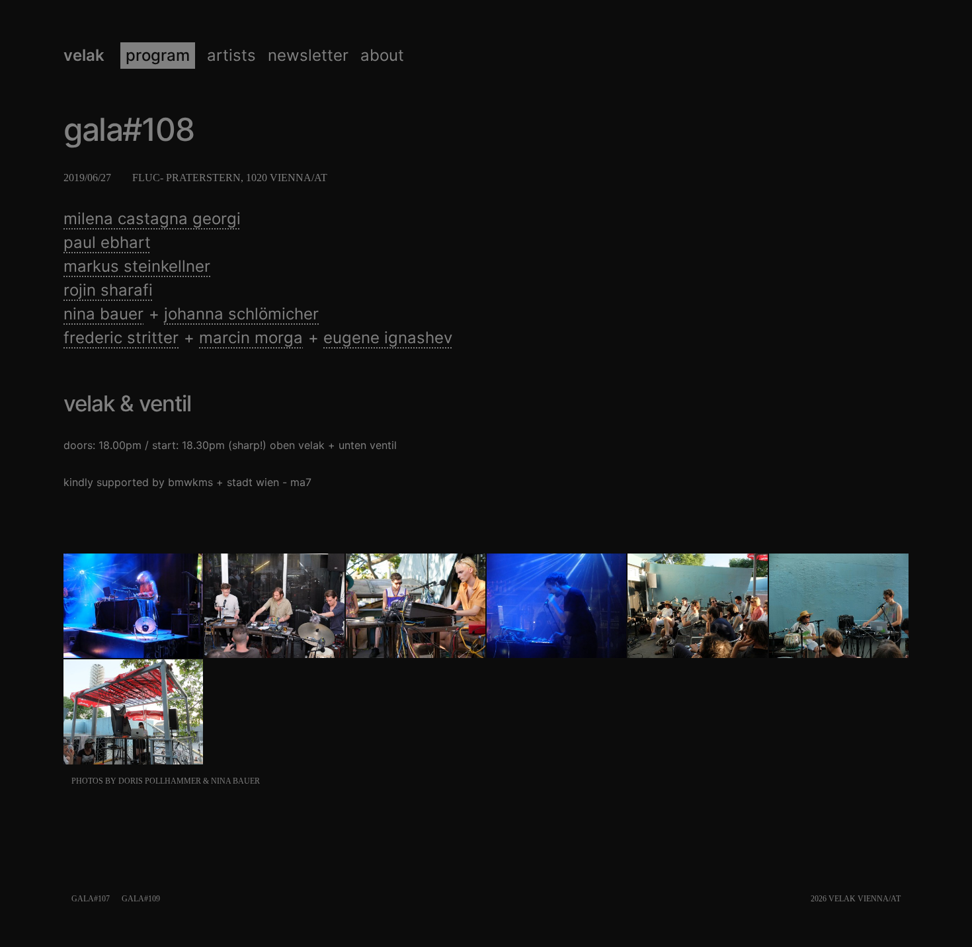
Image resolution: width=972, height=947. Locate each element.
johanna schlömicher (241, 313)
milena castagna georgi (152, 218)
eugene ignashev (387, 337)
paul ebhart (107, 242)
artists (231, 55)
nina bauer (103, 313)
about (382, 55)
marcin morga (251, 337)
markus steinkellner (136, 266)
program (158, 55)
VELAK (83, 55)
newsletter (308, 55)
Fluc (146, 177)
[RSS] (906, 898)
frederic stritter (121, 337)
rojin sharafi (108, 290)
